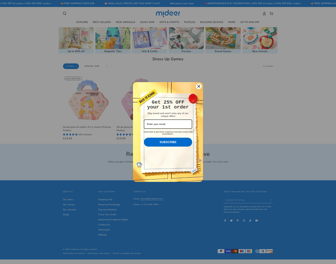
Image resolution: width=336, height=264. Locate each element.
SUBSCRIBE (168, 142)
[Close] (199, 86)
